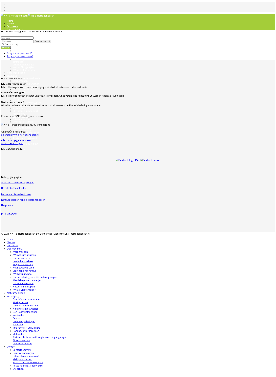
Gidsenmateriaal (22, 119)
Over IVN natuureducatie (27, 78)
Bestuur (17, 318)
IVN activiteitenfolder (25, 70)
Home (10, 21)
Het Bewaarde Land (24, 45)
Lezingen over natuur (24, 48)
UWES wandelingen (23, 64)
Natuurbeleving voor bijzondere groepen (35, 277)
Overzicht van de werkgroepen (17, 182)
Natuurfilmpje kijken (24, 67)
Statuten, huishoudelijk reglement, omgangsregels (40, 337)
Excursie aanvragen (23, 353)
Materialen (19, 108)
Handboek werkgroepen (26, 330)
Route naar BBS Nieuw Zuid (28, 365)
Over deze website (23, 122)
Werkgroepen (20, 81)
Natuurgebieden (16, 72)
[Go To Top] (1, 374)
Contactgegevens (22, 349)
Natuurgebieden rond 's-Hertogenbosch (23, 199)
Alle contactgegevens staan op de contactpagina (16, 142)
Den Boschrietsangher (25, 89)
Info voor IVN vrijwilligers (27, 102)
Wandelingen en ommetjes (22, 60)
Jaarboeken (19, 315)
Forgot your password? (19, 53)
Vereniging (12, 75)
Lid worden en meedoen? (26, 133)
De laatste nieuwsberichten (16, 194)
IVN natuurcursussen (24, 34)
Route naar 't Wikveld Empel (28, 362)
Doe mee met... (15, 29)
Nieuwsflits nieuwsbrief (25, 308)
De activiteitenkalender (13, 188)
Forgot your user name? (20, 56)
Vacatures (18, 100)
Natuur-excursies (22, 258)
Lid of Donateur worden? (27, 83)
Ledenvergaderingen (24, 97)
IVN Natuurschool (23, 51)
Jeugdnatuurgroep (23, 264)
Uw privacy (7, 205)
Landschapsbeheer (23, 261)
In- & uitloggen (9, 213)
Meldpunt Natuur (22, 359)
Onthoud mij (11, 44)
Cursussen (12, 26)
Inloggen (5, 48)
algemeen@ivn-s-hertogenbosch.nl (20, 134)
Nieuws (11, 23)
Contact (11, 346)
